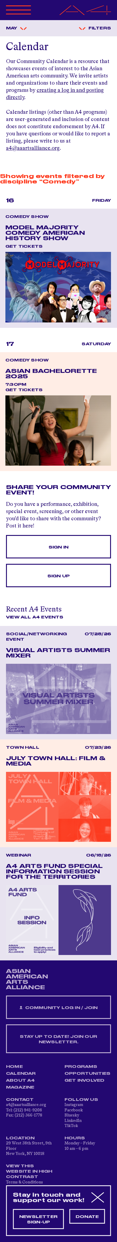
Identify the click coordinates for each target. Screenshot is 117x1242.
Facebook (73, 1110)
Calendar (21, 1073)
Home (14, 1066)
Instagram (73, 1105)
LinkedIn (73, 1121)
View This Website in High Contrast (29, 1171)
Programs (81, 1066)
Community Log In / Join (61, 1008)
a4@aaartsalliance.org (33, 148)
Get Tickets (24, 246)
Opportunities (87, 1073)
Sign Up (58, 576)
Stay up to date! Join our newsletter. (58, 1039)
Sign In (58, 547)
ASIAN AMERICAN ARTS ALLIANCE (27, 979)
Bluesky (71, 1115)
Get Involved (84, 1080)
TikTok (71, 1126)
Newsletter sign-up (38, 1219)
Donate (87, 1217)
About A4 (20, 1080)
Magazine (20, 1087)
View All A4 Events (35, 617)
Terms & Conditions (24, 1182)
